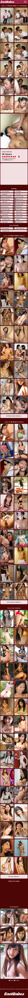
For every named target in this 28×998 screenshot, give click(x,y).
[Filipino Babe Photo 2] (7, 33)
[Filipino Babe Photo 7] (21, 69)
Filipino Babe (12, 6)
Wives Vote (18, 211)
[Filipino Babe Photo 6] (7, 69)
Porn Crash (4, 222)
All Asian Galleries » (14, 876)
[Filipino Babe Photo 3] (21, 33)
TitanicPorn (4, 201)
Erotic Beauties (5, 191)
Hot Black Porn (19, 222)
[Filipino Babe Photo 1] (21, 16)
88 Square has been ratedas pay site (8, 155)
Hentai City (4, 194)
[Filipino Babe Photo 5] (21, 51)
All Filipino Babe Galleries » (14, 416)
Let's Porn (18, 194)
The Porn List (5, 206)
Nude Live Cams (14, 881)
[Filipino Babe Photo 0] (7, 16)
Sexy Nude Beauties (7, 196)
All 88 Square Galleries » (14, 602)
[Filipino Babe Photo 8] (7, 86)
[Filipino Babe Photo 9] (21, 86)
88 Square (23, 6)
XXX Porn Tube (19, 196)
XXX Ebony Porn (6, 219)
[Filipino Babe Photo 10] (7, 104)
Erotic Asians (5, 214)
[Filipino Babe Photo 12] (14, 130)
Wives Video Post (20, 228)
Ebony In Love (19, 199)
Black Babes (19, 206)
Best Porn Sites (5, 211)
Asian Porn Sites (6, 209)
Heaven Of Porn (6, 199)
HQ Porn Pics (19, 217)
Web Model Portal (6, 204)
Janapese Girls (19, 204)
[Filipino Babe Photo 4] (7, 51)
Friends (14, 188)
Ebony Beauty (5, 217)
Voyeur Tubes (19, 214)
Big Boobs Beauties (20, 201)
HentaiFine (18, 191)
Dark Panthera (19, 209)
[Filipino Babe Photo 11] (21, 104)
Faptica (18, 219)
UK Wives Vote (5, 231)
